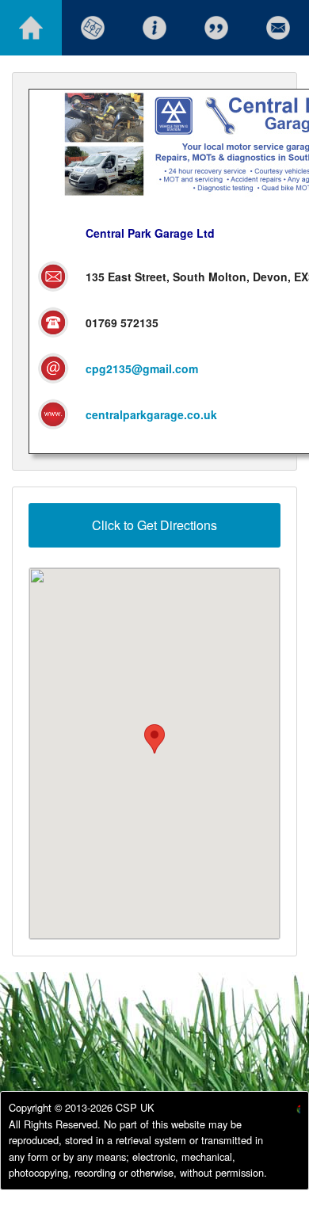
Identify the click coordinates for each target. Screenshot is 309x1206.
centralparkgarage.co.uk (151, 414)
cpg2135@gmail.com (142, 368)
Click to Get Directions (154, 525)
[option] (285, 1111)
